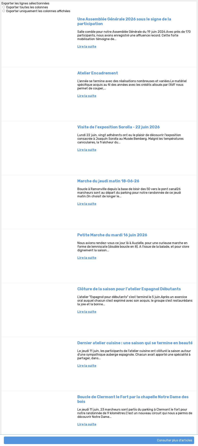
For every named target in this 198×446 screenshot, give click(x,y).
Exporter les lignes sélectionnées (25, 3)
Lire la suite (86, 46)
